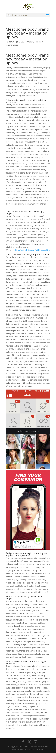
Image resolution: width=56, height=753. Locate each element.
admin (11, 42)
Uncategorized (33, 42)
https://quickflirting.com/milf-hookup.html (32, 250)
